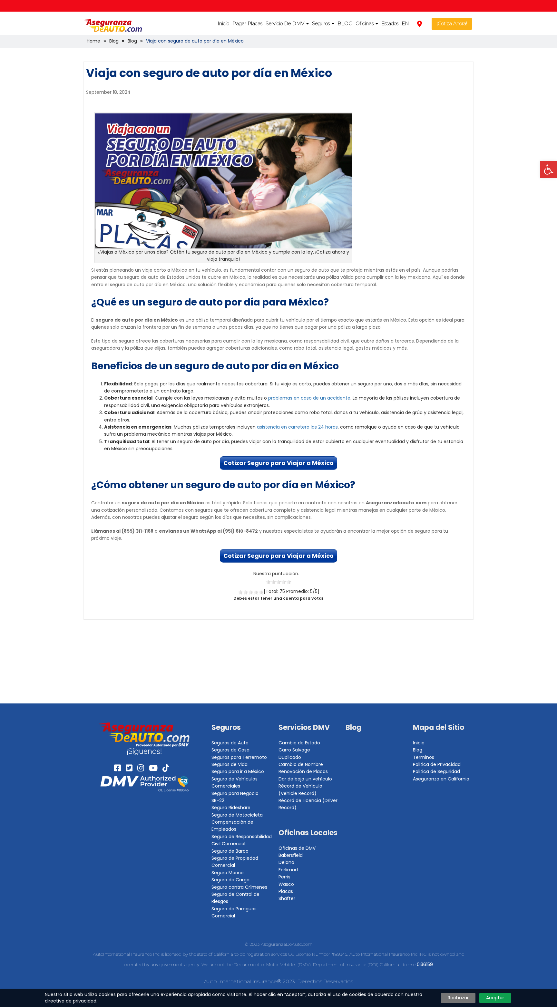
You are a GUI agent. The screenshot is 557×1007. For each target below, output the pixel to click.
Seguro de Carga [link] (230, 879)
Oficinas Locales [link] (307, 833)
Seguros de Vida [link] (229, 764)
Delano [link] (286, 862)
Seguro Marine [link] (227, 872)
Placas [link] (285, 891)
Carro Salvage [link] (294, 750)
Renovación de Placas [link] (303, 771)
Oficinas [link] (365, 23)
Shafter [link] (286, 898)
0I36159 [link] (425, 964)
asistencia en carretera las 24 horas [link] (297, 427)
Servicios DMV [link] (304, 727)
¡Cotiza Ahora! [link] (452, 23)
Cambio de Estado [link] (299, 743)
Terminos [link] (423, 757)
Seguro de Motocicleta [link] (237, 815)
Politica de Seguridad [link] (436, 771)
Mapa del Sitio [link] (438, 727)
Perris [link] (284, 877)
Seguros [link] (321, 23)
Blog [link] (353, 727)
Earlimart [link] (288, 870)
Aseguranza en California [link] (441, 779)
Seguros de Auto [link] (230, 743)
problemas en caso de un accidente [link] (309, 398)
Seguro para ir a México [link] (237, 771)
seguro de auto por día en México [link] (256, 366)
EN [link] (405, 23)
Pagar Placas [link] (247, 23)
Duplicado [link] (289, 757)
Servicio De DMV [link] (286, 23)
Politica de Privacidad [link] (437, 764)
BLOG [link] (344, 23)
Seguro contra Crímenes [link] (239, 887)
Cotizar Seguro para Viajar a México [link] (278, 463)
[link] (548, 169)
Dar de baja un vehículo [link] (305, 779)
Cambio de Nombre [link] (300, 764)
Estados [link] (389, 23)
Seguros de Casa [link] (230, 750)
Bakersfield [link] (290, 855)
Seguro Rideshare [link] (230, 807)
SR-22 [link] (217, 800)
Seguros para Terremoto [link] (239, 757)
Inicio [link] (223, 23)
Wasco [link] (286, 884)
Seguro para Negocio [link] (235, 793)
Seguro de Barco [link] (230, 851)
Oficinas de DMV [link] (297, 848)
